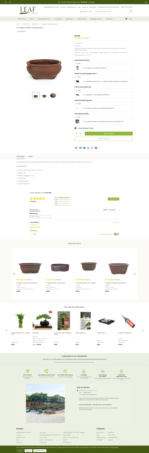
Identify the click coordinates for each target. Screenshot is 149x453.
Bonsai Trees (21, 19)
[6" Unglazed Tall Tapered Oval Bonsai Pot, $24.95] (119, 265)
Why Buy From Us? (72, 7)
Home (17, 24)
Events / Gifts (82, 19)
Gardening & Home (44, 19)
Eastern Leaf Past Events (46, 440)
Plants (32, 19)
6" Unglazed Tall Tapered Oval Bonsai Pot (115, 283)
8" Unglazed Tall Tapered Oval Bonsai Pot (27, 283)
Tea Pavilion (57, 19)
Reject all (28, 451)
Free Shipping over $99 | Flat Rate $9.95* (108, 7)
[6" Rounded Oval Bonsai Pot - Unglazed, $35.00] (89, 265)
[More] (26, 19)
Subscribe (109, 19)
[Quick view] (28, 294)
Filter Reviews (33, 213)
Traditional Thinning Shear (124, 333)
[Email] (84, 148)
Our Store (63, 7)
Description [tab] (21, 156)
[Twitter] (92, 148)
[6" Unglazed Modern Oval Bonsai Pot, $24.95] (60, 265)
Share (34, 234)
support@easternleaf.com (89, 394)
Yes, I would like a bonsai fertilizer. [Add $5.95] (94, 68)
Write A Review (113, 199)
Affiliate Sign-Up (67, 442)
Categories (100, 429)
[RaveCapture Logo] (46, 192)
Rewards (65, 440)
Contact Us (85, 7)
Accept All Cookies (40, 451)
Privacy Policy (80, 362)
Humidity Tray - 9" (101, 333)
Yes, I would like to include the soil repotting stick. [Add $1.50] (98, 108)
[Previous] (5, 2)
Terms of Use (43, 437)
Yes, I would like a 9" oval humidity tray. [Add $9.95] (96, 94)
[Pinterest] (96, 148)
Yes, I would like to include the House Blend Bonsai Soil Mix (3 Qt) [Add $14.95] (103, 121)
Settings (20, 451)
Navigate (19, 429)
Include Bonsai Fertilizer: (82, 60)
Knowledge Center (96, 19)
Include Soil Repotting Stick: (83, 100)
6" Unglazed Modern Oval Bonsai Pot (55, 283)
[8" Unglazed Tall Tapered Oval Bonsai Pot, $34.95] (30, 265)
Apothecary (69, 19)
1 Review (86, 38)
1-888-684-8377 (87, 392)
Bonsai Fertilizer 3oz (81, 333)
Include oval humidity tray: (82, 87)
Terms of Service (88, 362)
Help (79, 7)
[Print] (88, 148)
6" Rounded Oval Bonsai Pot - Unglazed (86, 283)
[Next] (9, 2)
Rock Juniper (36, 333)
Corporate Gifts (67, 435)
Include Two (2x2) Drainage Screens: (85, 73)
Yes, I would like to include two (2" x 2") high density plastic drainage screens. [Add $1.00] (105, 81)
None (79, 63)
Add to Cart (108, 133)
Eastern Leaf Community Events (71, 437)
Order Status (92, 7)
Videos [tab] (30, 156)
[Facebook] (80, 148)
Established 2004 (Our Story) (51, 7)
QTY (77, 133)
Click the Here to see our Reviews (102, 404)
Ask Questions (21, 31)
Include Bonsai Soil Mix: (81, 114)
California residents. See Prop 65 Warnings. (74, 432)
